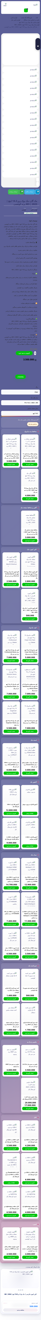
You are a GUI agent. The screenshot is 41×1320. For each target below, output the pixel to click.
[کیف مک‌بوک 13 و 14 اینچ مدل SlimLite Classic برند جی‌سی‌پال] (11, 673)
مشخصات (20, 377)
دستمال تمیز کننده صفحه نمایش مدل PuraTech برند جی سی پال (12, 1025)
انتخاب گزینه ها (29, 464)
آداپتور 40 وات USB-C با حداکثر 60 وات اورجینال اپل (12, 838)
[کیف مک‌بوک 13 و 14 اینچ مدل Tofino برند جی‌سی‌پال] (30, 710)
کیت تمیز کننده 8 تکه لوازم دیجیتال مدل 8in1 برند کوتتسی (12, 990)
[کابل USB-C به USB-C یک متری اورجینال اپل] (30, 1129)
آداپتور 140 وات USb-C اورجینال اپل (13, 805)
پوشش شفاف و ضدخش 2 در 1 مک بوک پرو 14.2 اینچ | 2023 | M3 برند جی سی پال (11, 456)
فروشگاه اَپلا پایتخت (26, 17)
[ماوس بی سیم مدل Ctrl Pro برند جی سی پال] (30, 1053)
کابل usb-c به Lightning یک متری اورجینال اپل (29, 1207)
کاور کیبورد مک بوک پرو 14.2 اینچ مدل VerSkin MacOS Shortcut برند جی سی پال (11, 574)
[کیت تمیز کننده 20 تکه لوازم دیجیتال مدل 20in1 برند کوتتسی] (30, 1011)
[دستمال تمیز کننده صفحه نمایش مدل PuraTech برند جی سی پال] (11, 1011)
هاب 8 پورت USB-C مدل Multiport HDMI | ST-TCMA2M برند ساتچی (12, 879)
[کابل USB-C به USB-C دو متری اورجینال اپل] (30, 1161)
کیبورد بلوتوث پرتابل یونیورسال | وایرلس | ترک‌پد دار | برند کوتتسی (29, 1249)
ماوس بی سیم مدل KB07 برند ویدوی (12, 1065)
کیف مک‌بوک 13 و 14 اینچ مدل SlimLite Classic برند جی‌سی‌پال (12, 686)
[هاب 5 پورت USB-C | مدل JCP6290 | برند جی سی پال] (11, 937)
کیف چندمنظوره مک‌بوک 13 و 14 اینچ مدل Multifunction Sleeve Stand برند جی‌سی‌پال (29, 687)
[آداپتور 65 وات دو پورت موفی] (30, 793)
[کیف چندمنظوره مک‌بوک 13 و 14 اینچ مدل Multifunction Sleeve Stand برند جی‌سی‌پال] (30, 673)
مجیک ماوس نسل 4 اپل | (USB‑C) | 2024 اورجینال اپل (30, 1098)
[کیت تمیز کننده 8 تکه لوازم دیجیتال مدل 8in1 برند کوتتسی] (11, 977)
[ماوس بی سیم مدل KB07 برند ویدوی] (11, 1053)
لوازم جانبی (14, 17)
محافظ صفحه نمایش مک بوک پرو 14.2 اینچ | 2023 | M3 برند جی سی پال (30, 532)
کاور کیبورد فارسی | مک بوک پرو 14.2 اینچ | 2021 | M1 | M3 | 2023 (29, 610)
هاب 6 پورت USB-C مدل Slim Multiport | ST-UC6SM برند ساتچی (31, 879)
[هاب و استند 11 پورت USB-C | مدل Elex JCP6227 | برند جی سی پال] (11, 752)
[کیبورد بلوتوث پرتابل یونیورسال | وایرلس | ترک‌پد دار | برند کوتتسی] (30, 1236)
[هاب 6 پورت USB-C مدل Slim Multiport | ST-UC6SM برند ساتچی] (30, 866)
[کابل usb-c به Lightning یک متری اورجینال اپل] (30, 1195)
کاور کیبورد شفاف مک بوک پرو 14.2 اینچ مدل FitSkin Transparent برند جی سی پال (30, 575)
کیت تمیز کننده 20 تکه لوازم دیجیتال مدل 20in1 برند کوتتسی (30, 1025)
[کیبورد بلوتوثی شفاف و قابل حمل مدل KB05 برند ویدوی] (11, 1236)
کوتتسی (24, 210)
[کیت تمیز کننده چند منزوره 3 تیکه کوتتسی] (30, 977)
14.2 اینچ (35, 413)
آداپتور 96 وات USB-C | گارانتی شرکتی (31, 838)
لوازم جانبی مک (15, 20)
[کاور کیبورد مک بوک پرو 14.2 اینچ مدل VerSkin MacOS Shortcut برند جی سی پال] (11, 561)
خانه (37, 17)
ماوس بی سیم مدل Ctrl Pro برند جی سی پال (30, 1065)
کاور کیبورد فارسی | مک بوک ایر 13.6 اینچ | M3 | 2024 (20, 1294)
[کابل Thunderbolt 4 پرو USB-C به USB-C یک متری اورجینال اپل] (11, 1161)
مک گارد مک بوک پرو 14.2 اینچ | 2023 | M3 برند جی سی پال (30, 490)
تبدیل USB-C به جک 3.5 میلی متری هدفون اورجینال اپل (29, 949)
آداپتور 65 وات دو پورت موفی (29, 804)
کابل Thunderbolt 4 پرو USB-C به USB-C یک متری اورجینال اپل (12, 1174)
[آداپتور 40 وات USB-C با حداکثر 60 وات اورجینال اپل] (11, 826)
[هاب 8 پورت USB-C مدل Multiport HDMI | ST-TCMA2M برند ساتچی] (11, 866)
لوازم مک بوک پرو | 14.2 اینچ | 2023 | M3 (26, 25)
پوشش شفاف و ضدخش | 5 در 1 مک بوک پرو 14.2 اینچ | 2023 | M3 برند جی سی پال (30, 456)
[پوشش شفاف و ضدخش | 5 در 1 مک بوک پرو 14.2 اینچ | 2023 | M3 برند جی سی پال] (30, 443)
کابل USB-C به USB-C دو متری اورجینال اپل (31, 1173)
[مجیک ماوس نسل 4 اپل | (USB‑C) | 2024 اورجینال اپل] (30, 1086)
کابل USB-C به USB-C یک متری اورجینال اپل (30, 1141)
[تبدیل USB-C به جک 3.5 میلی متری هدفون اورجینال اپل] (30, 937)
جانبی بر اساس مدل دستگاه (31, 20)
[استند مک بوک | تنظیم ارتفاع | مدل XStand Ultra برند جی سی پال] (30, 752)
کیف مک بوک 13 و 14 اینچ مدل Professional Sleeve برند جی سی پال (12, 652)
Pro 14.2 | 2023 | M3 (31, 403)
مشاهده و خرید (20, 1310)
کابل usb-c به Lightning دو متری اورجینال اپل (11, 1207)
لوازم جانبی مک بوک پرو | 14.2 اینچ (29, 22)
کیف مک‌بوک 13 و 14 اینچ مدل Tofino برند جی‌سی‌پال (30, 722)
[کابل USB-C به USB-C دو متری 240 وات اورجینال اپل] (11, 1129)
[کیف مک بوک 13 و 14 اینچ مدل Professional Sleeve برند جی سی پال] (11, 639)
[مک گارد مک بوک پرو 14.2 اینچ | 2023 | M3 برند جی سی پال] (30, 477)
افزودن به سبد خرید (24, 353)
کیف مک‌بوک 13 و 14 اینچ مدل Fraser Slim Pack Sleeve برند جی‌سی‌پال (31, 652)
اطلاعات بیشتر (29, 813)
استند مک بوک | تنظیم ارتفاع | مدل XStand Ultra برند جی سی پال (29, 765)
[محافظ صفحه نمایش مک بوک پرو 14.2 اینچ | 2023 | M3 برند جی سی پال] (30, 519)
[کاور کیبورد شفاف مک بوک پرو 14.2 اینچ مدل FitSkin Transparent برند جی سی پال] (30, 561)
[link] (5, 5)
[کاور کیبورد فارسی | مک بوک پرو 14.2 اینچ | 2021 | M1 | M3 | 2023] (30, 597)
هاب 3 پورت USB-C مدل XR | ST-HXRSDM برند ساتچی (11, 913)
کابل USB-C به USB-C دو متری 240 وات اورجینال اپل (12, 1141)
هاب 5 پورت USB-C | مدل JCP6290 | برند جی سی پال (12, 949)
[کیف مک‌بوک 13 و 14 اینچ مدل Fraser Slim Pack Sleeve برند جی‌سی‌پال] (30, 639)
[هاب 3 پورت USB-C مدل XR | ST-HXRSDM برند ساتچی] (11, 901)
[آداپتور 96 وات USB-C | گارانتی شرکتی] (30, 826)
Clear (36, 392)
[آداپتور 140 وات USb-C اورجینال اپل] (11, 793)
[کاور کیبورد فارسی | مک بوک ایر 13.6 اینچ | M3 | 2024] (20, 1279)
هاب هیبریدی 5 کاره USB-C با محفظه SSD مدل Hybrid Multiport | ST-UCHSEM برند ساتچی (29, 915)
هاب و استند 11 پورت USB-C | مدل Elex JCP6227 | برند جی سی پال (11, 765)
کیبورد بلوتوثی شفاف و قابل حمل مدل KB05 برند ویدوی (11, 1248)
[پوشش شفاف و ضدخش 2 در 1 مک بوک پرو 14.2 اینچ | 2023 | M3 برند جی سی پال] (11, 443)
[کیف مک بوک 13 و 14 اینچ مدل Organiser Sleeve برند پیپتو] (11, 710)
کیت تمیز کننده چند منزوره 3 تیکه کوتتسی (30, 989)
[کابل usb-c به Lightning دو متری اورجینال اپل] (11, 1195)
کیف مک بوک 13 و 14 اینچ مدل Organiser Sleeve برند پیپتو (12, 723)
